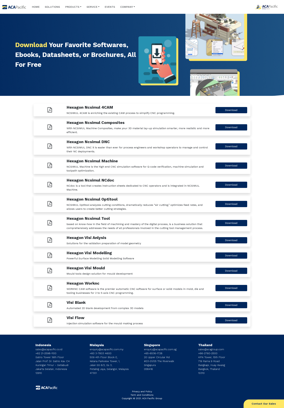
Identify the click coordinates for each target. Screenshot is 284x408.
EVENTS (110, 6)
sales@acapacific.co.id (49, 349)
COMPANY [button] (126, 6)
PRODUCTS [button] (72, 6)
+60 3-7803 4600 (100, 353)
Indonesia (43, 345)
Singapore (152, 345)
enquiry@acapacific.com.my (106, 349)
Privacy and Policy (142, 391)
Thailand (205, 345)
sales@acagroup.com (211, 349)
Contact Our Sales (264, 403)
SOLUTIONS (52, 6)
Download (231, 110)
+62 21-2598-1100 (46, 353)
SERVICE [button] (92, 6)
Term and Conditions (142, 395)
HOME (36, 6)
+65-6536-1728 (153, 353)
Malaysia (97, 345)
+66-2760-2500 (207, 353)
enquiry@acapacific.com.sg (160, 349)
